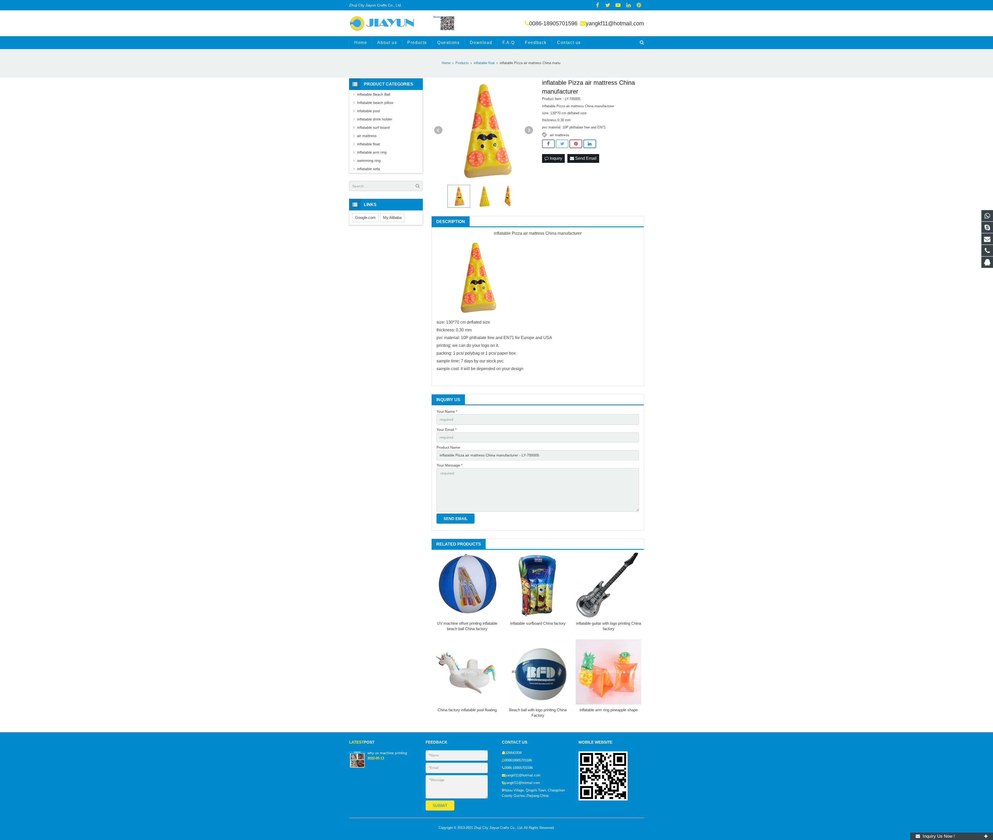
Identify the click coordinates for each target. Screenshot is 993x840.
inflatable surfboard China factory (538, 623)
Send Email (585, 158)
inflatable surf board (373, 127)
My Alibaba (392, 217)
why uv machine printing (387, 753)
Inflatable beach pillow (375, 103)
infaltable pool (368, 111)
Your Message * (449, 465)
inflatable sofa (368, 169)
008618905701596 (518, 760)
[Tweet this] (562, 144)
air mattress (559, 135)
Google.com (365, 217)
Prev (438, 130)
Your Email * (446, 429)
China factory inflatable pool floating (467, 710)
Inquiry (555, 158)
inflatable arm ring (372, 152)
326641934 (513, 753)
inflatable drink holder (374, 119)
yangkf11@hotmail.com (615, 23)
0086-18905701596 (553, 23)
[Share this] (548, 144)
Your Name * (447, 411)
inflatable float (368, 144)
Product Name (448, 447)
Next (529, 130)
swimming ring (369, 160)
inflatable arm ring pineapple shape (609, 710)
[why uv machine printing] (357, 767)
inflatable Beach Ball (373, 94)
